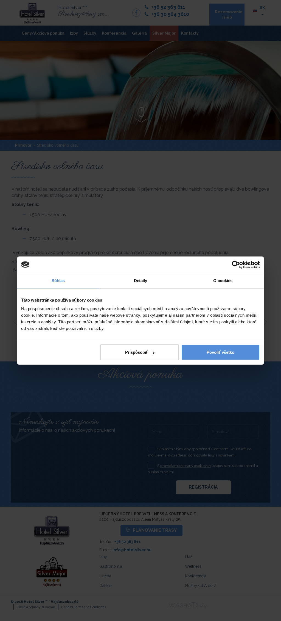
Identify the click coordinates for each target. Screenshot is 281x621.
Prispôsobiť (136, 352)
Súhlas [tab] (58, 280)
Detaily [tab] (140, 280)
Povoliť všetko (220, 352)
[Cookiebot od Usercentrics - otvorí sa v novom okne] (236, 264)
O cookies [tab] (223, 280)
